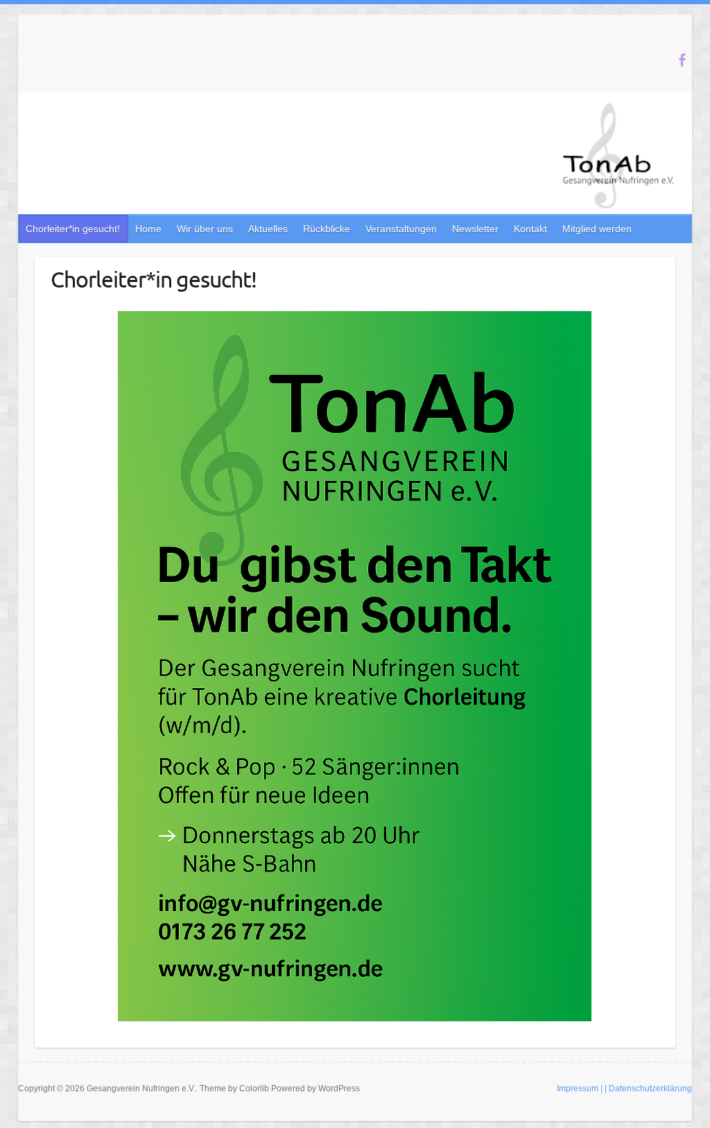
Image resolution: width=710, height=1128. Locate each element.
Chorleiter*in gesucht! (73, 228)
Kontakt (530, 228)
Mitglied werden (597, 228)
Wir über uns (205, 228)
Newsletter (475, 228)
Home (148, 228)
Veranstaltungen (401, 228)
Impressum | (580, 1088)
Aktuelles (268, 228)
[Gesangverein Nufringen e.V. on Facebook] (682, 60)
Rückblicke (326, 228)
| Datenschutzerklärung (648, 1088)
